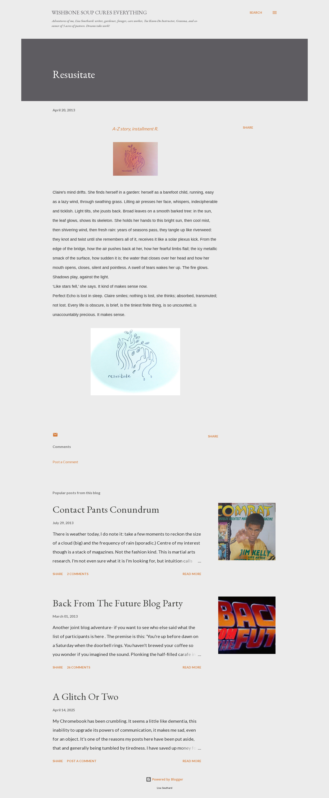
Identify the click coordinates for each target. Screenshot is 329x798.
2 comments (77, 574)
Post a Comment (65, 462)
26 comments (78, 667)
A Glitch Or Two (85, 696)
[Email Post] (55, 436)
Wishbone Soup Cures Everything (99, 12)
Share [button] (248, 127)
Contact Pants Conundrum (106, 509)
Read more (192, 574)
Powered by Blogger (167, 779)
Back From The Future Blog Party (118, 603)
